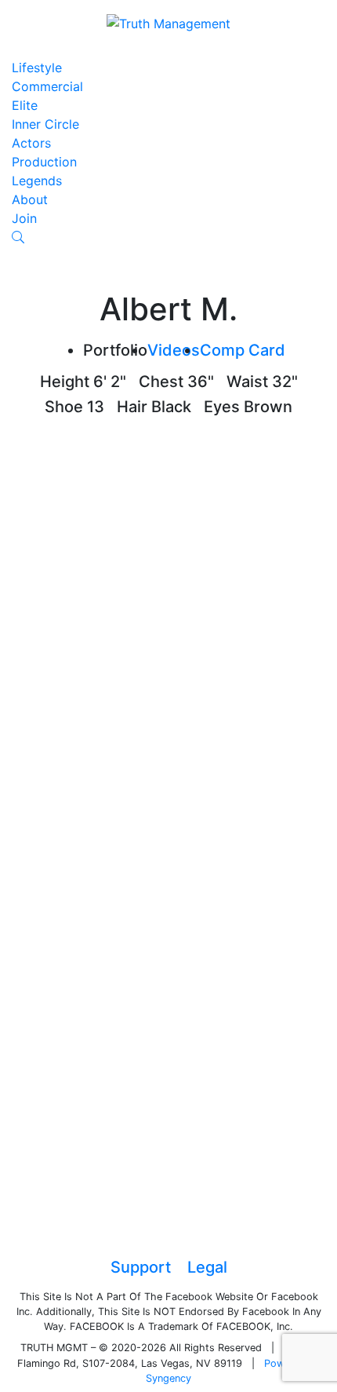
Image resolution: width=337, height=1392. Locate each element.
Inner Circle (45, 124)
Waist (247, 381)
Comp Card (242, 350)
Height (64, 381)
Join (24, 218)
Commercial (47, 86)
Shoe (64, 406)
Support (141, 1267)
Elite (25, 105)
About (30, 199)
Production (44, 162)
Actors (31, 143)
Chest (161, 381)
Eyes (222, 406)
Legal (207, 1267)
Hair (132, 406)
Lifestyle (37, 67)
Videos (173, 350)
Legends (37, 180)
